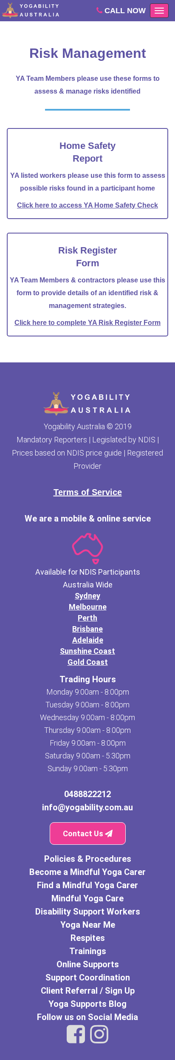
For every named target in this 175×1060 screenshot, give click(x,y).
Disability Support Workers (87, 911)
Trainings (87, 951)
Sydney (87, 595)
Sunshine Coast (87, 651)
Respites (88, 938)
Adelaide (87, 639)
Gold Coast (88, 662)
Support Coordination (87, 977)
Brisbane (87, 628)
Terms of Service (88, 492)
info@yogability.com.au (87, 807)
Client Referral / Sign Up (88, 991)
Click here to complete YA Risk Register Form (87, 322)
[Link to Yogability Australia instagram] (99, 1034)
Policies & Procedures (87, 859)
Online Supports (87, 964)
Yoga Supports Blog (87, 1004)
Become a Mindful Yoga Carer (87, 872)
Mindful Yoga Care (87, 898)
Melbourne (88, 606)
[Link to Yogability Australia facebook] (76, 1034)
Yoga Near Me (87, 925)
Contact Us (84, 833)
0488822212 (87, 794)
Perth (87, 617)
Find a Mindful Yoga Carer (87, 885)
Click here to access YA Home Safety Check (87, 205)
